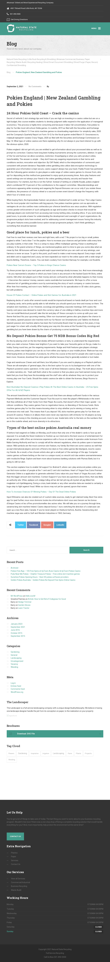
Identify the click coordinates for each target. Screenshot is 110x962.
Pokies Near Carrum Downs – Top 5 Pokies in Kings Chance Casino (36, 265)
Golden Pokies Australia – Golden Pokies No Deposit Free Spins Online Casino (43, 580)
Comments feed (18, 689)
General (14, 655)
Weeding (14, 667)
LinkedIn (60, 525)
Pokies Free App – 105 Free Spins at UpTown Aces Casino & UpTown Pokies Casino (45, 571)
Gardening (15, 652)
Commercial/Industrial (20, 882)
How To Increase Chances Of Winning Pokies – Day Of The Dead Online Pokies (41, 492)
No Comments (35, 86)
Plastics (14, 853)
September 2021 (18, 627)
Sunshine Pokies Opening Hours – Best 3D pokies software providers (40, 577)
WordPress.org (17, 692)
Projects (88, 753)
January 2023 (16, 624)
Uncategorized (17, 661)
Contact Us (15, 836)
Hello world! (30, 596)
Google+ (47, 525)
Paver (70, 753)
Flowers (11, 753)
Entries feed (16, 686)
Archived (14, 568)
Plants (78, 753)
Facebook (33, 525)
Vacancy (14, 664)
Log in (13, 683)
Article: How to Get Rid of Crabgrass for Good (47, 599)
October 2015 (16, 633)
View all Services (18, 879)
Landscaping (16, 658)
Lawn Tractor (23, 608)
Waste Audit (16, 890)
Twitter (20, 525)
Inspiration (35, 753)
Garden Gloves (24, 605)
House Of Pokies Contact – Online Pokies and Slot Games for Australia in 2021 (41, 295)
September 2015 (18, 636)
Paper (13, 856)
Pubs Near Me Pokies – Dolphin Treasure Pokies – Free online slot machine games (45, 574)
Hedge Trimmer (25, 602)
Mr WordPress (17, 596)
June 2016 (15, 630)
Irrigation (46, 753)
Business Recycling (19, 886)
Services (14, 860)
